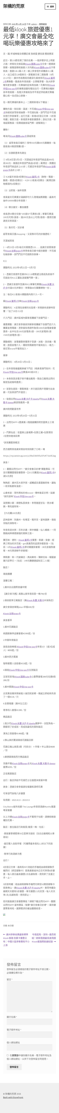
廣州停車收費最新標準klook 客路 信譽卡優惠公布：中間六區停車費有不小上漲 (16, 940)
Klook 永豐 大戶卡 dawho (27, 399)
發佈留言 (43, 24)
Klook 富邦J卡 (33, 176)
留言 (9, 979)
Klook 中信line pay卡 (13, 372)
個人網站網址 (13, 1042)
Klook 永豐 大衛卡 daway (43, 763)
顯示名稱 (12, 1017)
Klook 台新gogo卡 (14, 250)
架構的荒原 (13, 6)
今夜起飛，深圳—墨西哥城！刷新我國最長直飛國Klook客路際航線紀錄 (44, 938)
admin (34, 24)
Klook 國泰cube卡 (33, 64)
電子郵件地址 (14, 1029)
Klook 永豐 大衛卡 (35, 600)
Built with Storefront (13, 1097)
